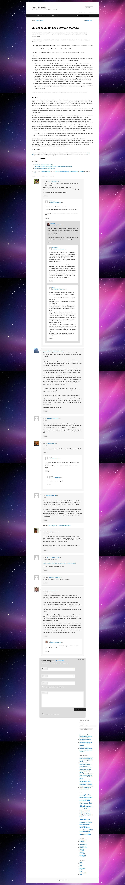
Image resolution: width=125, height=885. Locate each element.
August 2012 (82, 849)
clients (90, 797)
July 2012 (82, 850)
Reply (45, 196)
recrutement (72, 171)
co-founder (82, 800)
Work (81, 874)
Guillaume (82, 171)
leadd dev (67, 171)
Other (81, 865)
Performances (83, 866)
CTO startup (85, 803)
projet (81, 817)
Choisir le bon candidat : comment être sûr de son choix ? (85, 781)
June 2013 (82, 843)
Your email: (82, 723)
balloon (89, 795)
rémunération (82, 822)
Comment (44, 692)
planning (82, 815)
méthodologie (84, 813)
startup (76, 171)
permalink (34, 172)
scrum (90, 822)
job (86, 811)
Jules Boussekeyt (47, 351)
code (56, 171)
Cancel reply (81, 659)
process (90, 815)
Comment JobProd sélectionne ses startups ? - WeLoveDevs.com (86, 764)
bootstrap (81, 797)
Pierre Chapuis (52, 201)
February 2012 (83, 855)
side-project (82, 824)
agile (85, 795)
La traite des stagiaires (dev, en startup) (44, 164)
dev (58, 171)
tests (81, 831)
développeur (62, 171)
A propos (59, 16)
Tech (81, 871)
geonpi (81, 808)
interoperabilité (82, 811)
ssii (85, 824)
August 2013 (82, 841)
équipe (88, 834)
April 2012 (82, 852)
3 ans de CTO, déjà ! (84, 747)
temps (91, 830)
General (43, 171)
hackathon (89, 808)
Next (91, 20)
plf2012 (86, 814)
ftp (92, 806)
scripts (86, 822)
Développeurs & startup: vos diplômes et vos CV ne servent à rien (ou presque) (53, 166)
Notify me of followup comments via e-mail (51, 714)
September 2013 (83, 840)
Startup (81, 869)
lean (88, 811)
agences (81, 795)
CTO (81, 803)
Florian (53, 287)
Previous (86, 20)
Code (81, 862)
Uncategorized (83, 872)
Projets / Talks (52, 16)
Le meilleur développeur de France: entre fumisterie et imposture (86, 744)
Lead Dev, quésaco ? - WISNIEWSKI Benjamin (59, 525)
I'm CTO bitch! (39, 7)
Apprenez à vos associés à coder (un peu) (45, 168)
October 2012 (82, 846)
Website (44, 683)
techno (87, 829)
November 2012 (83, 844)
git (82, 808)
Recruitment (47, 171)
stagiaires (88, 824)
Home (33, 16)
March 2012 (82, 853)
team (84, 830)
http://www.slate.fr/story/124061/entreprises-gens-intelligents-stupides (59, 563)
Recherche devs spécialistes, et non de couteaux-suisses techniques (86, 750)
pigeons (89, 813)
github (85, 809)
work (84, 834)
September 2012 (83, 847)
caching (86, 797)
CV (87, 803)
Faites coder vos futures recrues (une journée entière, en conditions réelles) (86, 736)
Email (43, 676)
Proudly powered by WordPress (62, 880)
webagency (85, 831)
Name (43, 668)
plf (84, 814)
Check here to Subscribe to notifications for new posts (53, 686)
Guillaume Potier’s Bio (41, 16)
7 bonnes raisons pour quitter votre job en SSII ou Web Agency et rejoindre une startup (86, 769)
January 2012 (82, 856)
